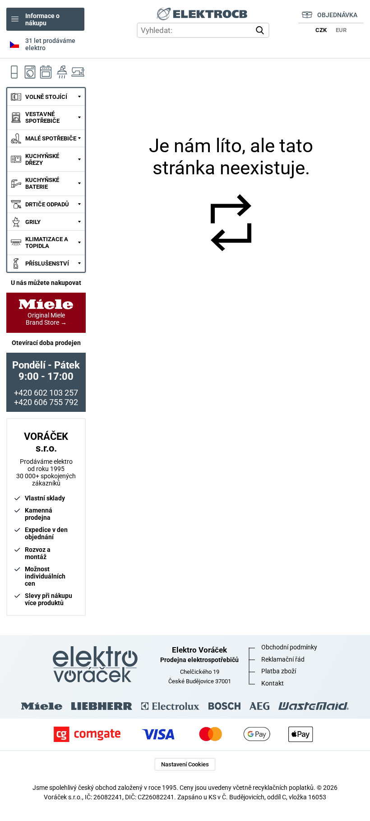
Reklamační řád (283, 659)
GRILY (33, 222)
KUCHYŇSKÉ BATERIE (42, 183)
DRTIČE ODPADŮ (47, 204)
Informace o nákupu (42, 19)
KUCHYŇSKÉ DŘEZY (42, 159)
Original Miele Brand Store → (46, 319)
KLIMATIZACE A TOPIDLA (46, 242)
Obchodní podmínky (289, 647)
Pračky (30, 72)
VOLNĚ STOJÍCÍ (46, 96)
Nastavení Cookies (185, 764)
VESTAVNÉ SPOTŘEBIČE (42, 117)
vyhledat (261, 30)
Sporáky (46, 72)
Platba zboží (278, 671)
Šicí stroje (78, 72)
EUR (341, 30)
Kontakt (272, 683)
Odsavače (62, 72)
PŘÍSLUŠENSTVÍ (47, 263)
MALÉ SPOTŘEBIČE (50, 138)
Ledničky (14, 72)
